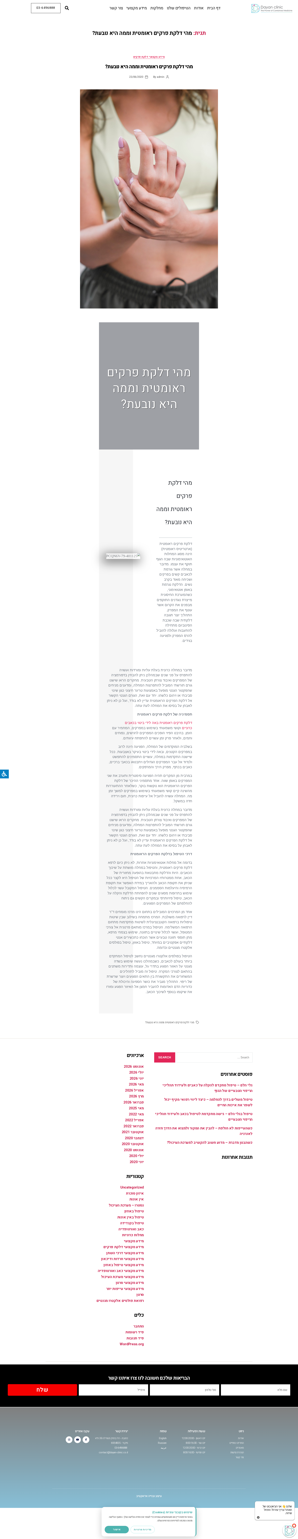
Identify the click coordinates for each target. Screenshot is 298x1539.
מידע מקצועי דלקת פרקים (149, 57)
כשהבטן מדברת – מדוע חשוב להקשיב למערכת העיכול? (209, 1142)
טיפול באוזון (134, 1211)
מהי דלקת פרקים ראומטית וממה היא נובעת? (149, 66)
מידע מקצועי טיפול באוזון (123, 1265)
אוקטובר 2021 (133, 1132)
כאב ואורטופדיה (131, 1229)
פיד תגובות (135, 1338)
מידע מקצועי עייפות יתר (125, 1289)
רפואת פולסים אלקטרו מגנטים (120, 1300)
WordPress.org (132, 1344)
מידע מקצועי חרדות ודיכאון (122, 1259)
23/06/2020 (136, 77)
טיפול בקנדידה (132, 1223)
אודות (199, 8)
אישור (117, 1529)
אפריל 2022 (134, 1120)
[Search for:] (215, 1058)
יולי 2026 (136, 1072)
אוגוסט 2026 (134, 1066)
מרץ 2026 (136, 1096)
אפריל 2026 (134, 1090)
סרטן (140, 1294)
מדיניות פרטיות (142, 1529)
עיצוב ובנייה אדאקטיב (149, 1496)
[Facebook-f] (86, 1439)
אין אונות (136, 1199)
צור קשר (116, 8)
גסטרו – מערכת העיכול (126, 1205)
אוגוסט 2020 (134, 1150)
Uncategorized (132, 1187)
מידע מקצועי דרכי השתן (125, 1253)
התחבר (138, 1326)
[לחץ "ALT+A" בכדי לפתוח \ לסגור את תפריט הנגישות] (4, 774)
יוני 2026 (137, 1078)
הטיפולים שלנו (179, 8)
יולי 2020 (136, 1156)
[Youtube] (77, 1439)
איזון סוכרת (135, 1193)
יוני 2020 (137, 1162)
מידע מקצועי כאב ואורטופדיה (121, 1271)
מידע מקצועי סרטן (130, 1282)
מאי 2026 (136, 1084)
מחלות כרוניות (133, 1235)
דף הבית (214, 8)
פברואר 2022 (133, 1126)
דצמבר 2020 (134, 1138)
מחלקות (156, 8)
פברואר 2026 (133, 1102)
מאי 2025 (136, 1108)
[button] (67, 8)
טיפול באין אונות (130, 1217)
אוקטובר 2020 (133, 1144)
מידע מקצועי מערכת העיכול (122, 1277)
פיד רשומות (134, 1332)
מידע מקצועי (136, 8)
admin (160, 77)
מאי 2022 (136, 1114)
